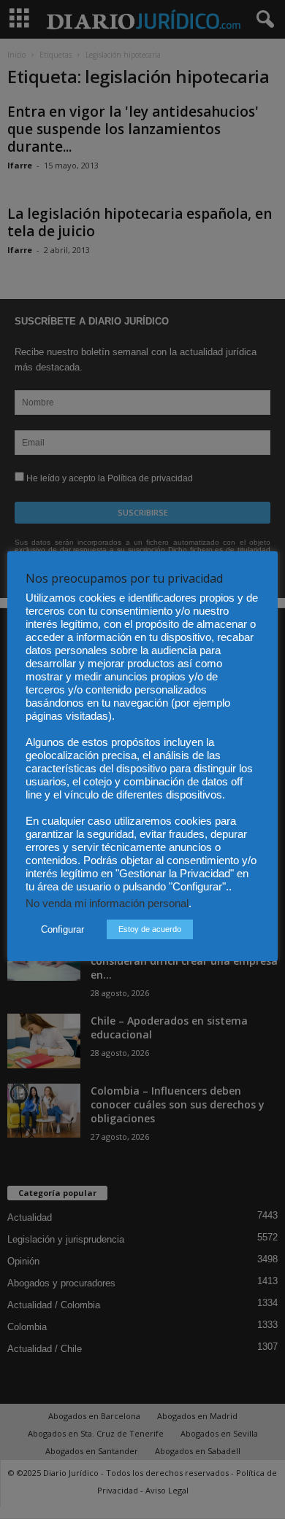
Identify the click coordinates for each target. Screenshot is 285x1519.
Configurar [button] (62, 929)
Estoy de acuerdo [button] (149, 929)
